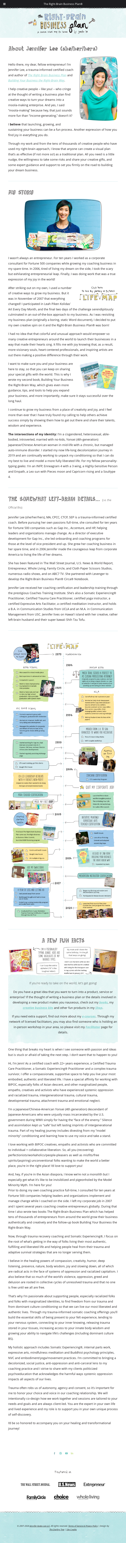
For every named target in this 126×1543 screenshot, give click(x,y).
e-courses (89, 1016)
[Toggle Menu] (4, 4)
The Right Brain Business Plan (47, 75)
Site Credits (71, 1529)
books (103, 1002)
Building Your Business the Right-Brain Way (36, 80)
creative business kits (38, 1008)
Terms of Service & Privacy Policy (83, 1525)
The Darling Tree (56, 1529)
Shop (98, 1008)
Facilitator (93, 1027)
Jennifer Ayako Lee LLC (40, 1525)
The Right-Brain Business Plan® (63, 4)
